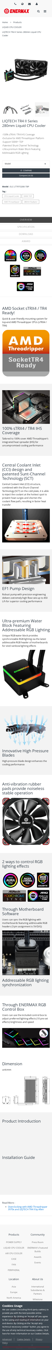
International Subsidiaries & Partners (37, 1290)
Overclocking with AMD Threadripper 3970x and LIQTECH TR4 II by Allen (27, 1208)
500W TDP (28, 196)
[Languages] (15, 4)
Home (5, 22)
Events (37, 1262)
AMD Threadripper (11, 202)
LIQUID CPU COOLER (12, 27)
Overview (26, 219)
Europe (13, 1292)
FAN (14, 1264)
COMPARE (27, 170)
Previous (7, 109)
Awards (37, 1256)
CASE (13, 1258)
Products (17, 22)
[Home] (16, 11)
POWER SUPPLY (14, 1242)
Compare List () (26, 175)
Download (26, 234)
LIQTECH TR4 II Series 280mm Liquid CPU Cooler (21, 34)
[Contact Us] (29, 4)
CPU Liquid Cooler (11, 196)
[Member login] (37, 4)
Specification (26, 226)
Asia (14, 1286)
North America (14, 1297)
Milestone (37, 1299)
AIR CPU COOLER (13, 1253)
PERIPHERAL (14, 1270)
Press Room (37, 1242)
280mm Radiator (30, 202)
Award (26, 241)
